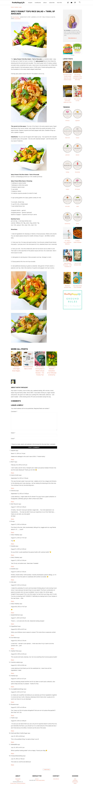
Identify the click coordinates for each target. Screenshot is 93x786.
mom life (59, 2)
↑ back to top (46, 769)
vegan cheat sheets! (40, 780)
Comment (14, 411)
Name (13, 433)
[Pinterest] (75, 2)
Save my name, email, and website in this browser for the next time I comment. (34, 444)
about (45, 2)
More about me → (72, 38)
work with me (56, 778)
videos (75, 783)
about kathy (17, 778)
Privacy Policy (13, 783)
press (18, 780)
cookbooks (38, 2)
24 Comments (17, 18)
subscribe (51, 2)
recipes (30, 2)
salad (20, 7)
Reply (12, 459)
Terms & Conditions (21, 783)
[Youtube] (71, 2)
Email (13, 438)
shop (75, 778)
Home (12, 7)
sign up (36, 778)
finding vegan (75, 781)
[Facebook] (67, 2)
